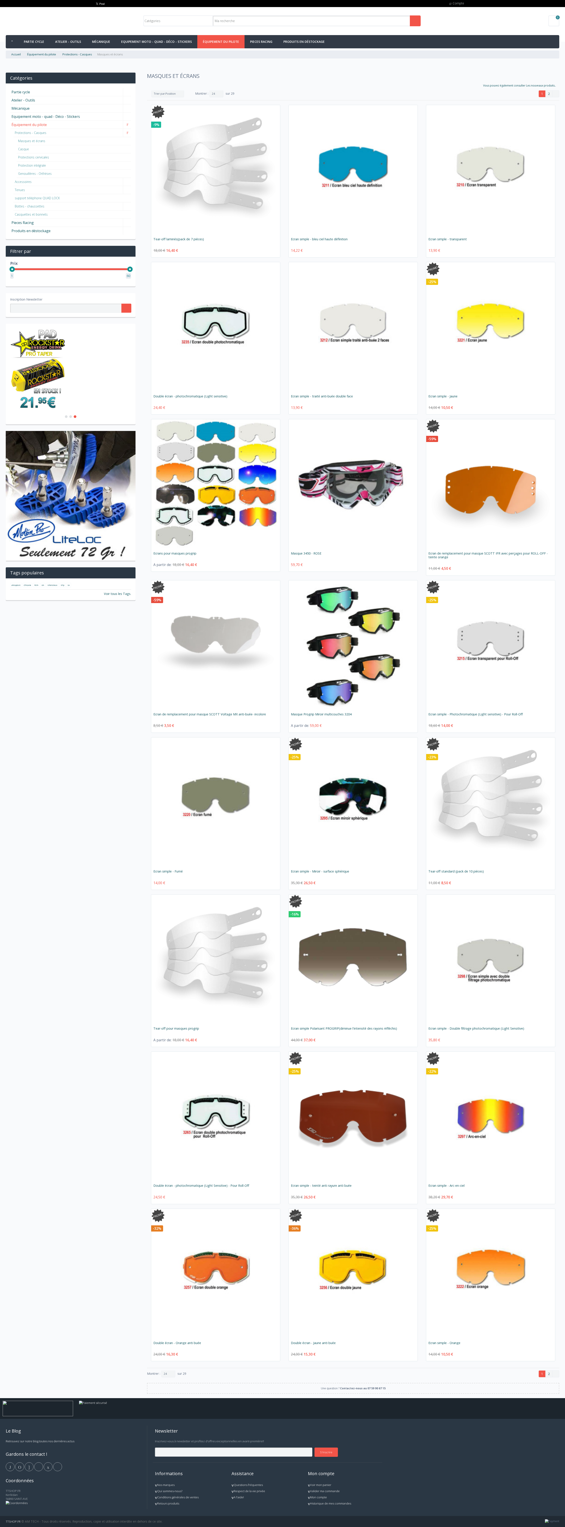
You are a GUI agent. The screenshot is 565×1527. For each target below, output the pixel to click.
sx (69, 585)
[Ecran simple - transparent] (490, 169)
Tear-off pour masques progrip (176, 1028)
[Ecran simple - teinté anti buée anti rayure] (353, 1116)
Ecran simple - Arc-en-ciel (446, 1185)
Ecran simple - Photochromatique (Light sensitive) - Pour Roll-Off (475, 714)
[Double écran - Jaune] (353, 1273)
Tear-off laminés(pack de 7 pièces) (178, 239)
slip (62, 585)
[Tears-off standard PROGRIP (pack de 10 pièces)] (490, 801)
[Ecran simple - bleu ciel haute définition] (353, 169)
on (43, 585)
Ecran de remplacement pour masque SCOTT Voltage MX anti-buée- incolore (209, 714)
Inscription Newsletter (26, 299)
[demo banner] (37, 330)
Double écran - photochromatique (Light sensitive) (190, 396)
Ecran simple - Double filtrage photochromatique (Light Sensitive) (476, 1028)
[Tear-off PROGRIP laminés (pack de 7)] (215, 169)
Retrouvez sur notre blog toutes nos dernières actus (40, 1441)
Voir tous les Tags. (117, 594)
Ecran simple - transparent (447, 239)
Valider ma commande (325, 1491)
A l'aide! (239, 1497)
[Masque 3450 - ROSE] (353, 483)
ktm (36, 585)
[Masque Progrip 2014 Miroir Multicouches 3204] (353, 644)
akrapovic (16, 585)
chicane (27, 585)
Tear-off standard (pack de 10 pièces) (456, 871)
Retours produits (168, 1503)
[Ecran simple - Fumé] (215, 801)
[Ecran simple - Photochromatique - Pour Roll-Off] (490, 644)
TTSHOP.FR (13, 1521)
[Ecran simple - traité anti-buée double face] (353, 326)
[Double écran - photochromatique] (215, 326)
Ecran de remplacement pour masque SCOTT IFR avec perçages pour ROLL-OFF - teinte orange (488, 555)
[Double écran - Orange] (215, 1273)
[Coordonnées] (17, 1503)
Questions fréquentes (248, 1485)
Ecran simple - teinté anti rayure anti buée (321, 1185)
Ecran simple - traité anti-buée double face (322, 396)
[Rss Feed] (57, 1467)
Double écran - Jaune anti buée (313, 1343)
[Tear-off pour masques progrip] (215, 959)
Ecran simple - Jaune (443, 396)
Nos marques (166, 1485)
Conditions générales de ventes (178, 1497)
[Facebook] (10, 1467)
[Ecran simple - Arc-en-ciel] (490, 1116)
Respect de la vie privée (249, 1491)
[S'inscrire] (126, 308)
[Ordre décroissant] (188, 93)
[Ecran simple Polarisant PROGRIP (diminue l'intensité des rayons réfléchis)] (353, 959)
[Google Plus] (29, 1467)
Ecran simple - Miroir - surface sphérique (320, 871)
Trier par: (160, 94)
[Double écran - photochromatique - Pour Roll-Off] (215, 1116)
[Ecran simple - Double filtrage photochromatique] (490, 959)
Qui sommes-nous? (169, 1491)
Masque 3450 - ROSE (306, 553)
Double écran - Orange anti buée (177, 1343)
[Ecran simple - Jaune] (490, 326)
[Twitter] (20, 1467)
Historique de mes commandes (330, 1503)
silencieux (52, 585)
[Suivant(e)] (555, 93)
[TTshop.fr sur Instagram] (39, 1467)
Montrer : (201, 93)
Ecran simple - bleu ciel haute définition (319, 239)
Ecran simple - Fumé (168, 871)
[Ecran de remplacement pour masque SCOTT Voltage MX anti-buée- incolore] (215, 644)
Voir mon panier (320, 1485)
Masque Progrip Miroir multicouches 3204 (321, 714)
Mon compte (318, 1497)
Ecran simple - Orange (444, 1343)
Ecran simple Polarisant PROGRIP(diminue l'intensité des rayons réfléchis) (344, 1028)
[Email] (48, 1467)
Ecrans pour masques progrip (174, 553)
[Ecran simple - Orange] (490, 1273)
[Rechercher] (415, 20)
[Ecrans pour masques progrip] (215, 483)
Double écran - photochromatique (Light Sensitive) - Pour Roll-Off (201, 1185)
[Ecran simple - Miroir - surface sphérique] (353, 801)
